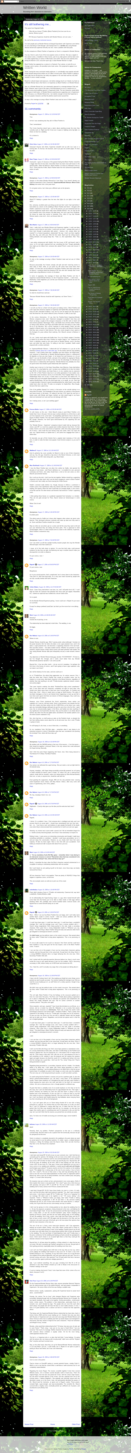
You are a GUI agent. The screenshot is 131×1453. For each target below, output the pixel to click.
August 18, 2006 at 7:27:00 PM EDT (48, 762)
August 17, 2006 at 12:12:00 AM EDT (49, 114)
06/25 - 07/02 (92, 322)
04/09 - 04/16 (92, 348)
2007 (88, 206)
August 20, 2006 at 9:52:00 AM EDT (48, 1152)
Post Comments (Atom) (56, 1431)
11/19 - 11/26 (92, 226)
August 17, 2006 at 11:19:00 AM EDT (51, 465)
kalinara (32, 1124)
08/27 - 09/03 (92, 257)
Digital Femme (89, 120)
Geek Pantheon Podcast (92, 129)
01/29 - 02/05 (92, 371)
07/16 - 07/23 (92, 314)
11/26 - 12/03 (92, 224)
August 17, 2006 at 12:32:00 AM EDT (48, 144)
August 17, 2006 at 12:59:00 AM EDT (49, 178)
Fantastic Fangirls (90, 126)
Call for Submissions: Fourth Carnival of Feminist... (94, 289)
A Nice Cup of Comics (91, 93)
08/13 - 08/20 (92, 263)
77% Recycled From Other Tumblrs (95, 90)
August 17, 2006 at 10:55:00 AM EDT (50, 409)
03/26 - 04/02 (92, 353)
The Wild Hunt (89, 167)
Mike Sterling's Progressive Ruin (94, 138)
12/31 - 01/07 (92, 211)
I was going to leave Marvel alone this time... (94, 280)
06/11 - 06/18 (92, 327)
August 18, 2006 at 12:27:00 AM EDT (50, 587)
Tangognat (88, 154)
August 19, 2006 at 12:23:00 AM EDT (49, 815)
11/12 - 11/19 (92, 229)
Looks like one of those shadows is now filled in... (95, 266)
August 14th (91, 285)
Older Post (76, 1424)
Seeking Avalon (89, 150)
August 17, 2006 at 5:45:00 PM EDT (48, 512)
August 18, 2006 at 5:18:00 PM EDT (48, 635)
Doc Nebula (33, 635)
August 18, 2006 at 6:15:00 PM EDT (48, 742)
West (31, 615)
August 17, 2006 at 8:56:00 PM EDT (48, 564)
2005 (88, 385)
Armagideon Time (90, 96)
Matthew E (33, 450)
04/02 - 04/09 (92, 350)
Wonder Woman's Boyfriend (93, 178)
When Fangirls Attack (91, 170)
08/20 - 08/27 (92, 260)
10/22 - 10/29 (92, 237)
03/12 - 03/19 (92, 358)
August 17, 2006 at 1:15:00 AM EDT (48, 196)
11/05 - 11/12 (92, 231)
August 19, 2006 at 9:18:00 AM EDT (44, 852)
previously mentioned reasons (42, 40)
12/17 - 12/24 (92, 216)
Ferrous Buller (34, 409)
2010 (88, 198)
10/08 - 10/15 (92, 242)
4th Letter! (88, 87)
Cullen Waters (34, 587)
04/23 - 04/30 (92, 345)
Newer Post (29, 1424)
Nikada (71, 1449)
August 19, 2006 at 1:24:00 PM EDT (49, 889)
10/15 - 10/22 (92, 239)
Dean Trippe (33, 159)
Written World (35, 7)
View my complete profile (92, 409)
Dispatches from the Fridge (93, 123)
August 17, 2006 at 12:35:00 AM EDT (49, 159)
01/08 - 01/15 (92, 379)
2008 (88, 203)
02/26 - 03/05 (92, 363)
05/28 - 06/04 (92, 332)
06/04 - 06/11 (92, 330)
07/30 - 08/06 (92, 309)
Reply (31, 138)
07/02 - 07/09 (92, 319)
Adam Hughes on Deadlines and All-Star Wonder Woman (95, 272)
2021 (88, 188)
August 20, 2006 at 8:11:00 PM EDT (47, 1281)
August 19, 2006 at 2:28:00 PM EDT (48, 912)
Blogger (83, 1449)
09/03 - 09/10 (92, 255)
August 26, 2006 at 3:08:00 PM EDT (48, 1357)
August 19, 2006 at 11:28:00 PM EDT (49, 975)
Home (52, 1424)
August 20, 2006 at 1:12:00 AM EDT (46, 1124)
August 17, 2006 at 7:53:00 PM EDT (48, 540)
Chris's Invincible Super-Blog (93, 111)
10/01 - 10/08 (92, 244)
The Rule (87, 28)
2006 (88, 209)
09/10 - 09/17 (92, 252)
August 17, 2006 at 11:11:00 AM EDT (48, 450)
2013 (88, 190)
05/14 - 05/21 (92, 337)
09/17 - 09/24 (92, 250)
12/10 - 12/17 (92, 219)
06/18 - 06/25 (92, 324)
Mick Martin (33, 225)
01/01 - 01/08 (92, 381)
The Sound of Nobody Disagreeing (94, 294)
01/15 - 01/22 (92, 376)
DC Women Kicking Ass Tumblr (94, 117)
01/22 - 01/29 (92, 374)
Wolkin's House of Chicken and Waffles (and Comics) (94, 174)
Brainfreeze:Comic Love (92, 105)
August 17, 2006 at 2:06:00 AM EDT (48, 225)
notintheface (33, 889)
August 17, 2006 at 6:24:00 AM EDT (48, 256)
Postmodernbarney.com (92, 141)
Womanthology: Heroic (91, 40)
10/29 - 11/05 (92, 234)
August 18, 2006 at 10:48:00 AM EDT (44, 615)
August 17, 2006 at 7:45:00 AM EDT (48, 290)
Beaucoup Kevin (89, 99)
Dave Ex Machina (90, 114)
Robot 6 (87, 148)
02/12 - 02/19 (92, 368)
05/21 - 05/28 (92, 335)
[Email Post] (47, 103)
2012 (88, 193)
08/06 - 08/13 (92, 306)
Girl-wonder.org (89, 132)
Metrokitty (88, 135)
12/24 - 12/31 (92, 213)
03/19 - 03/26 (92, 356)
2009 (88, 201)
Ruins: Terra (88, 43)
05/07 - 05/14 (92, 340)
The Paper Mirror (90, 25)
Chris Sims (33, 144)
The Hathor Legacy (90, 157)
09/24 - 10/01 (92, 247)
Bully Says (88, 108)
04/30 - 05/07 (92, 343)
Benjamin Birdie (89, 102)
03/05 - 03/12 (92, 361)
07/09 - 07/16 (92, 317)
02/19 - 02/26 (92, 366)
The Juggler (88, 160)
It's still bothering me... (94, 276)
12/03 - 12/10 (92, 221)
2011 (88, 196)
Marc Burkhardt (34, 465)
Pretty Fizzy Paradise (91, 144)
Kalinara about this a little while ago (46, 350)
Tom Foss (33, 1281)
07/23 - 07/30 (92, 311)
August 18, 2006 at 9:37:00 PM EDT (48, 803)
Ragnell (32, 564)
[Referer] (70, 1444)
